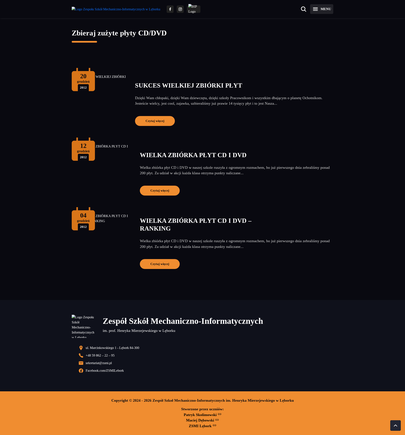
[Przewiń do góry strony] (395, 425)
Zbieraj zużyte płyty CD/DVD (119, 33)
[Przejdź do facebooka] (170, 9)
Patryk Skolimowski (201, 415)
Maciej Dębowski (200, 420)
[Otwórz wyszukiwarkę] (303, 9)
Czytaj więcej (155, 121)
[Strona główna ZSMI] (116, 9)
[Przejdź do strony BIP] (193, 9)
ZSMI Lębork (201, 426)
